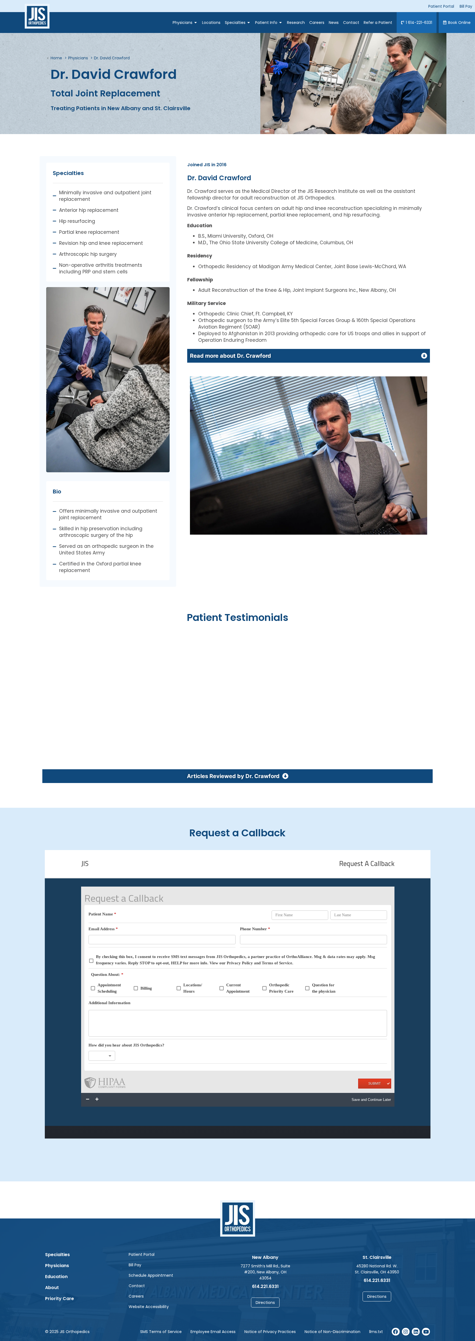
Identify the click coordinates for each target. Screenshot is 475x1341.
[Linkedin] (416, 1332)
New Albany (265, 1257)
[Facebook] (396, 1332)
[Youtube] (426, 1332)
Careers (136, 1296)
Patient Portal (141, 1254)
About (52, 1287)
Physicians (57, 1265)
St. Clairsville (377, 1257)
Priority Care (59, 1298)
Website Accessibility (149, 1306)
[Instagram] (406, 1332)
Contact (137, 1286)
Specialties (57, 1254)
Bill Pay (135, 1265)
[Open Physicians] (196, 22)
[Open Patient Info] (281, 22)
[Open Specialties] (249, 22)
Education (56, 1276)
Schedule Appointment (151, 1275)
